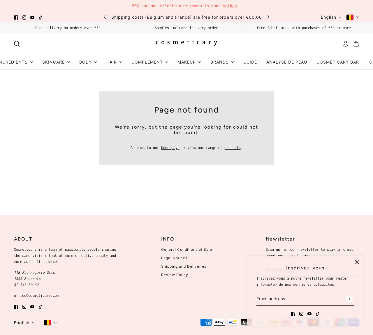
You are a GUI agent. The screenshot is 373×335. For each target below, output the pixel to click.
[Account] (346, 44)
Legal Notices (174, 258)
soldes (230, 5)
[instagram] (24, 17)
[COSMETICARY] (186, 44)
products (232, 147)
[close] (357, 262)
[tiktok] (40, 17)
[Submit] (349, 299)
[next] (268, 17)
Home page (170, 147)
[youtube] (32, 17)
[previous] (105, 17)
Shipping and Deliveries (183, 266)
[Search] (17, 44)
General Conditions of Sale (186, 249)
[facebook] (16, 17)
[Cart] (356, 44)
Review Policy (174, 275)
